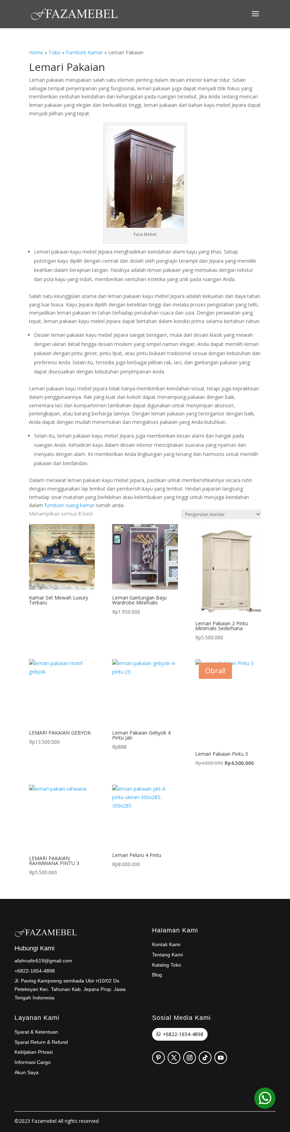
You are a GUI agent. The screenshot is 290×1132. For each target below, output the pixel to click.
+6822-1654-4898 (183, 1034)
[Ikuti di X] (174, 1057)
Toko (54, 52)
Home (36, 52)
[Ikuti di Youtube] (220, 1057)
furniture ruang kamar (69, 505)
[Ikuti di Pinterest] (158, 1057)
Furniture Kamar (84, 52)
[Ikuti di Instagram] (189, 1057)
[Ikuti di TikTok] (205, 1057)
